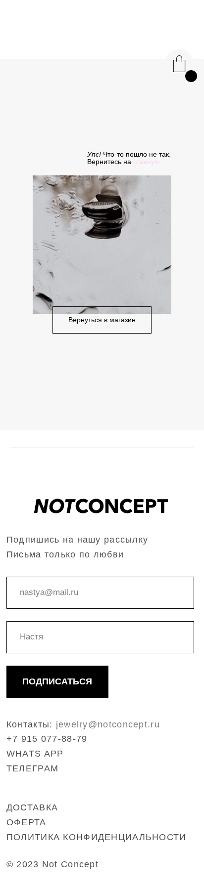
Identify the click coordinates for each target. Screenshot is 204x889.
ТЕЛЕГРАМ (32, 768)
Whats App (35, 754)
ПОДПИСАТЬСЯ (57, 681)
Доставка (32, 807)
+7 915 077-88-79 (47, 739)
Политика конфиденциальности (96, 837)
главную (146, 162)
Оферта (26, 822)
